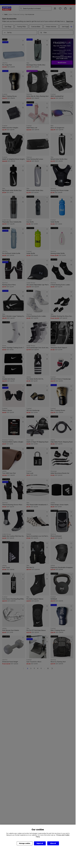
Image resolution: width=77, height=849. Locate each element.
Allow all (53, 843)
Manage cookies (24, 843)
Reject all (40, 843)
